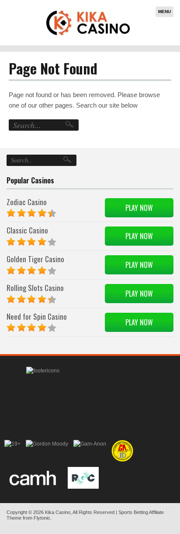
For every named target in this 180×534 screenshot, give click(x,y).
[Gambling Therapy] (47, 451)
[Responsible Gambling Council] (83, 478)
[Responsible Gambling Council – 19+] (12, 451)
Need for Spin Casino (37, 316)
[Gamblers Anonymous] (122, 451)
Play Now (139, 208)
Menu (164, 11)
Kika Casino (57, 512)
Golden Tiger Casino (35, 258)
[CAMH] (33, 478)
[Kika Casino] (88, 23)
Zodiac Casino (27, 201)
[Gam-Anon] (89, 451)
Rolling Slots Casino (35, 287)
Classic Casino (27, 230)
